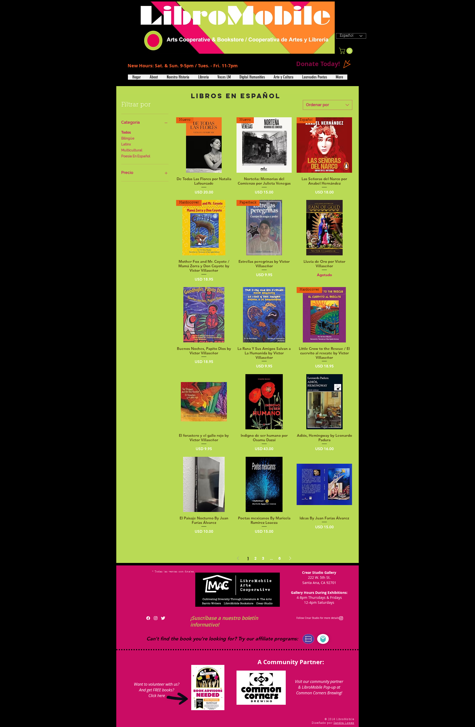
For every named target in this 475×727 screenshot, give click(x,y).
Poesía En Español (135, 156)
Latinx (126, 144)
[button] (153, 77)
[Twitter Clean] (163, 618)
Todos (126, 132)
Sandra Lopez (343, 723)
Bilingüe (127, 138)
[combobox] (327, 105)
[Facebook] (148, 618)
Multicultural (131, 150)
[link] (346, 51)
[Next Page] (290, 558)
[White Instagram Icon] (155, 618)
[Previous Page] (238, 558)
